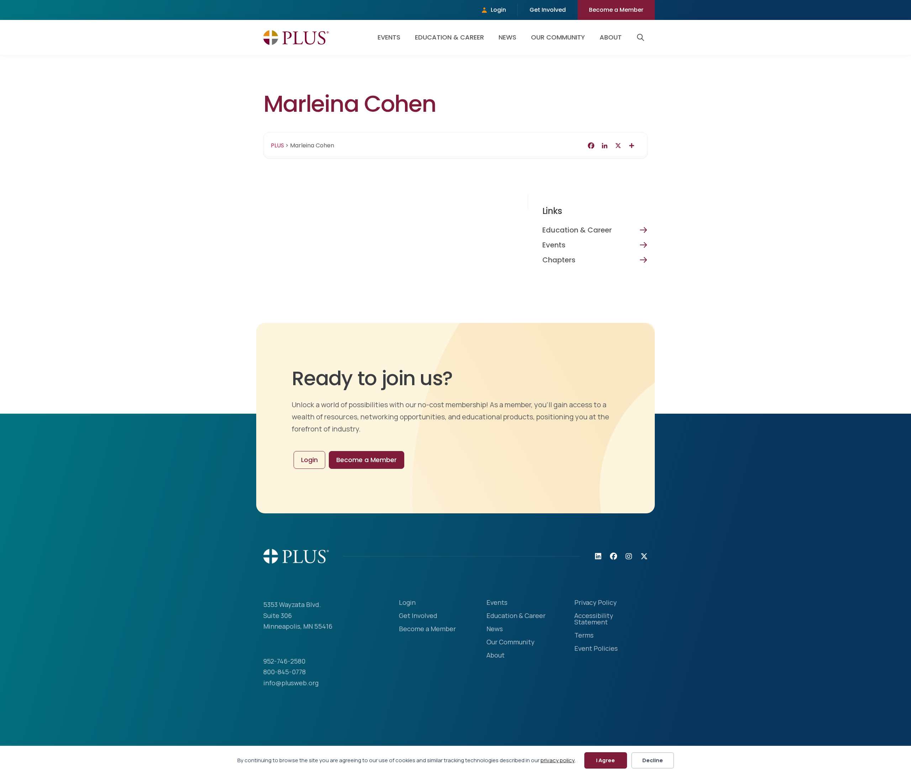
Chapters (558, 260)
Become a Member (616, 10)
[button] (642, 37)
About (611, 37)
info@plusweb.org (290, 683)
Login (498, 10)
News (507, 37)
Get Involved (548, 10)
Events (389, 37)
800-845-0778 (284, 671)
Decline (652, 760)
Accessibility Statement (593, 619)
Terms (584, 635)
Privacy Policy (595, 603)
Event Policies (596, 649)
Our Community (558, 37)
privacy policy (558, 760)
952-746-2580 (284, 661)
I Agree (605, 760)
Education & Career (449, 37)
